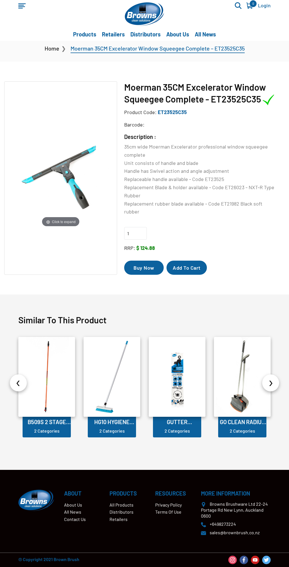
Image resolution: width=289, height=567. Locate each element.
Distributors (145, 34)
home (52, 48)
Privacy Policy (168, 504)
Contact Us (75, 519)
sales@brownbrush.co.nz (235, 532)
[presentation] (18, 382)
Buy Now (143, 268)
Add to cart (187, 268)
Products (84, 34)
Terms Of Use (168, 511)
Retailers (113, 34)
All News (205, 34)
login (264, 5)
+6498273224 (223, 524)
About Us (177, 34)
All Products (121, 504)
